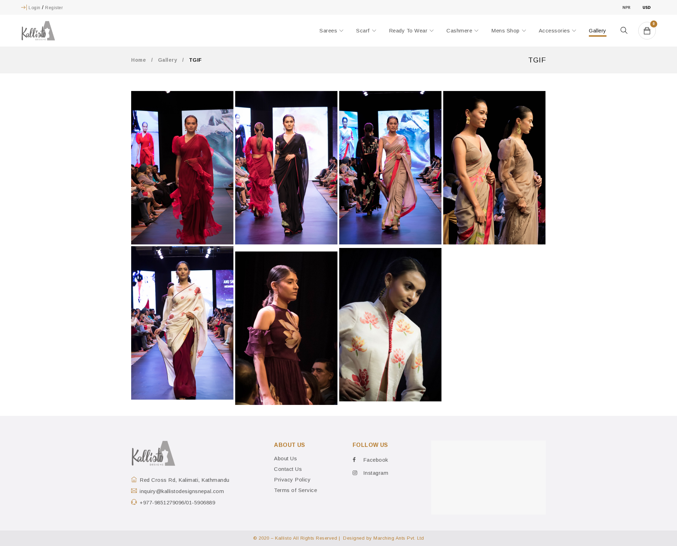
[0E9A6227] (390, 167)
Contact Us (288, 469)
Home (138, 60)
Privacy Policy (292, 480)
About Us (285, 458)
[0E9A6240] (182, 323)
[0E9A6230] (494, 167)
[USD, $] (646, 7)
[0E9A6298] (286, 328)
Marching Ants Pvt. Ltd (398, 538)
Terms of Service (295, 490)
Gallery (167, 60)
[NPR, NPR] (626, 7)
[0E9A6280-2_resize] (390, 324)
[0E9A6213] (182, 167)
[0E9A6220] (286, 167)
